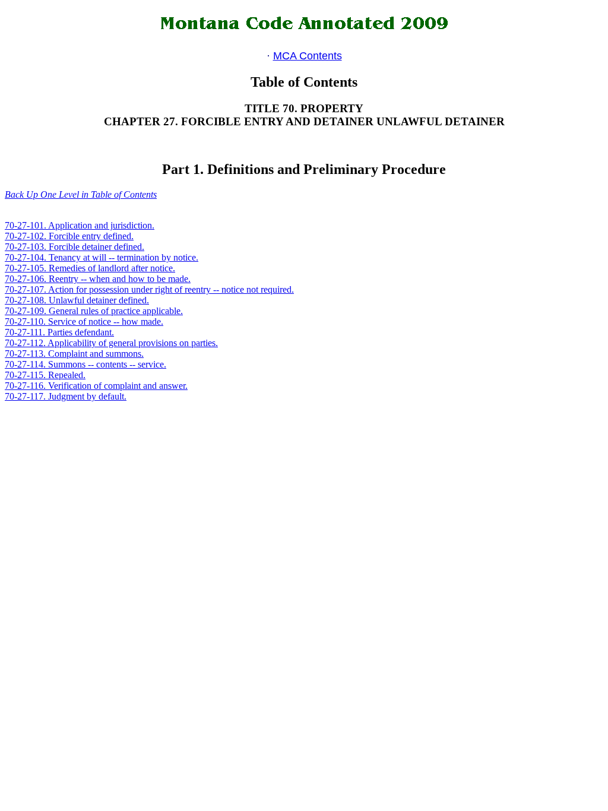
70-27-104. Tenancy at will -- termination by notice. (101, 257)
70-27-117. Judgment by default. (65, 396)
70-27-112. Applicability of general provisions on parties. (111, 343)
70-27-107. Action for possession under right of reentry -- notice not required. (149, 289)
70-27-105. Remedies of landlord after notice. (90, 268)
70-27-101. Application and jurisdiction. (79, 225)
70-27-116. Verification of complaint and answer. (96, 386)
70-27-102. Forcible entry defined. (69, 236)
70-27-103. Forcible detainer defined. (74, 247)
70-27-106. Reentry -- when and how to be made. (98, 279)
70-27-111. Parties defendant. (59, 332)
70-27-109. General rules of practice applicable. (94, 311)
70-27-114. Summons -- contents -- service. (85, 364)
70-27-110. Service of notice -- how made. (84, 321)
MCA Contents (307, 56)
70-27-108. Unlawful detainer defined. (77, 300)
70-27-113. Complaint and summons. (74, 354)
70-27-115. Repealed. (45, 375)
